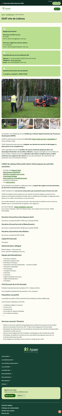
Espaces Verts (16, 170)
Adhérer (20, 395)
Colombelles (51, 139)
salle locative (10, 182)
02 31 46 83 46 (16, 60)
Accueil (3, 14)
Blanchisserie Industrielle (11, 172)
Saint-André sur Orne (39, 139)
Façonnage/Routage (10, 176)
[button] (59, 411)
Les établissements (10, 14)
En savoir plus (56, 3)
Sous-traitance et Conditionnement (15, 178)
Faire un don (9, 395)
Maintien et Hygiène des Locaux (13, 174)
